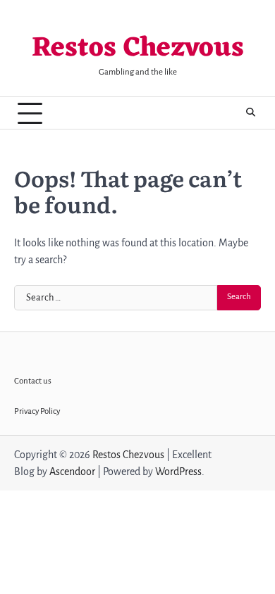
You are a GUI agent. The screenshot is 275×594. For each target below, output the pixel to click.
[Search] (250, 113)
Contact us (32, 381)
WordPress (178, 471)
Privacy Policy (37, 411)
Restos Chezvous (138, 48)
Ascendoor (72, 471)
